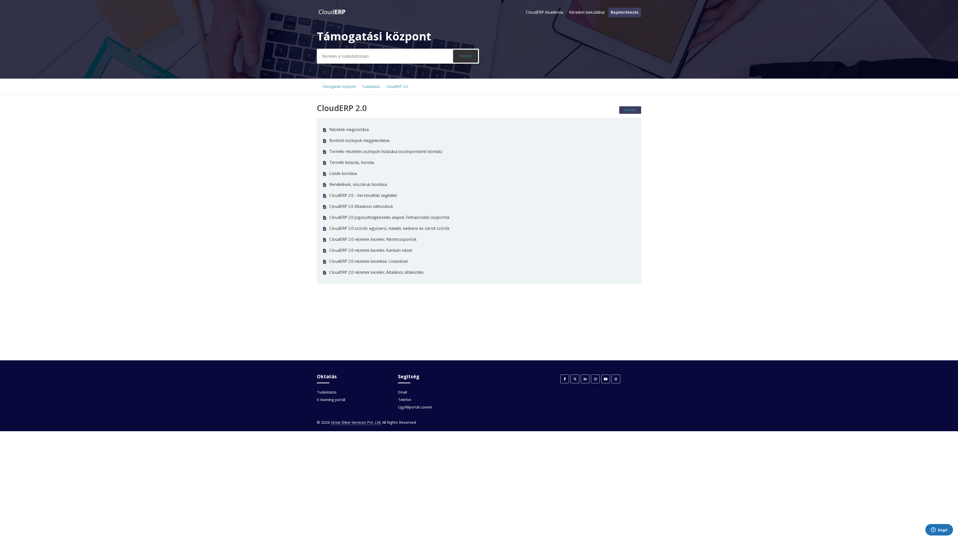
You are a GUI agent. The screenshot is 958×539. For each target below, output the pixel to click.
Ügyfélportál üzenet (415, 406)
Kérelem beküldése (587, 12)
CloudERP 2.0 (397, 86)
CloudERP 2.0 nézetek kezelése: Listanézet (368, 261)
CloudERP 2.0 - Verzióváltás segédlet (363, 195)
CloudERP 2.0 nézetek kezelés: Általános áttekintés (376, 272)
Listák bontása (343, 173)
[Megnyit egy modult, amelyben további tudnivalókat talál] (939, 530)
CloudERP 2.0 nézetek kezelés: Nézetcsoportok (373, 239)
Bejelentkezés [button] (625, 12)
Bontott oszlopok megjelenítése (359, 140)
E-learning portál (331, 399)
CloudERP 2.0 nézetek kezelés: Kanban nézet (370, 250)
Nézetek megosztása (349, 129)
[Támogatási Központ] (332, 14)
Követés (630, 110)
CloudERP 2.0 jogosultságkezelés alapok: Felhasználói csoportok (389, 217)
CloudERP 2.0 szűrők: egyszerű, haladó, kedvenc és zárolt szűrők (389, 228)
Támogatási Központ (339, 86)
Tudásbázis (371, 86)
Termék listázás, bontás (351, 162)
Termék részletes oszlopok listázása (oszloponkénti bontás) (385, 151)
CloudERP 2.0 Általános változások (361, 206)
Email (402, 392)
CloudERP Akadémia (544, 12)
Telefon (404, 399)
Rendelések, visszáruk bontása (358, 184)
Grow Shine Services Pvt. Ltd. (356, 422)
